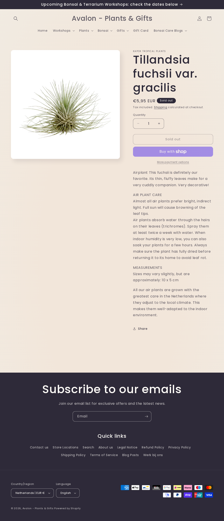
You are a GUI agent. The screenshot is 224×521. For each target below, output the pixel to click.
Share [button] (142, 328)
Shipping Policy (73, 455)
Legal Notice (127, 447)
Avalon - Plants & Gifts (38, 508)
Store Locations (65, 447)
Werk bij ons (153, 455)
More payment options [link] (173, 162)
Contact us (39, 447)
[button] (16, 18)
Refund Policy (153, 447)
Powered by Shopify (67, 508)
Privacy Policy (179, 447)
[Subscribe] (146, 416)
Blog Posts (130, 455)
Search (88, 447)
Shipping (160, 107)
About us (105, 447)
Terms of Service (104, 455)
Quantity (139, 115)
